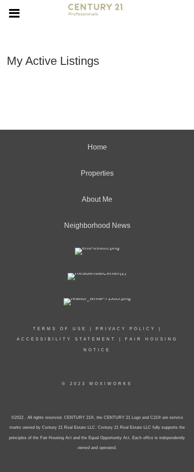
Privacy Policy (126, 329)
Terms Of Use (60, 329)
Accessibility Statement (66, 339)
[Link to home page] (97, 13)
